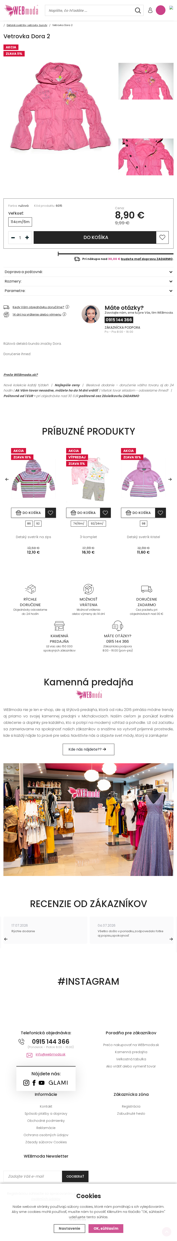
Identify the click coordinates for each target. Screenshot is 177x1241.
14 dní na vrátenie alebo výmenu (37, 314)
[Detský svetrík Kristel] (143, 478)
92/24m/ (97, 523)
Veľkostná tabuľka (131, 1059)
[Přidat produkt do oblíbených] (50, 512)
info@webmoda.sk (50, 1054)
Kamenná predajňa (131, 1052)
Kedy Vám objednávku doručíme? (38, 307)
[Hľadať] (138, 10)
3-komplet (88, 537)
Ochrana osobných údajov (46, 1135)
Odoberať (75, 1176)
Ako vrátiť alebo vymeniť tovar (131, 1066)
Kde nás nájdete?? (85, 749)
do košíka (96, 237)
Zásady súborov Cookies (46, 1142)
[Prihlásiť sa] (150, 10)
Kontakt (46, 1106)
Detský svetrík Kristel (143, 537)
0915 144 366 (119, 320)
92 (38, 523)
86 (29, 523)
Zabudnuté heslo (131, 1113)
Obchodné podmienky (46, 1120)
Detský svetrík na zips (33, 537)
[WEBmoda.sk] (26, 1083)
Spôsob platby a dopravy (46, 1113)
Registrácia (131, 1106)
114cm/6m (20, 221)
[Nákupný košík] (160, 10)
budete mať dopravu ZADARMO (147, 259)
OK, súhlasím (106, 1228)
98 (143, 523)
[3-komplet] (88, 478)
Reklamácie (46, 1128)
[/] (30, 589)
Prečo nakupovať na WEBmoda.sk (131, 1045)
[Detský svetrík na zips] (33, 478)
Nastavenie (69, 1228)
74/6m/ (78, 523)
